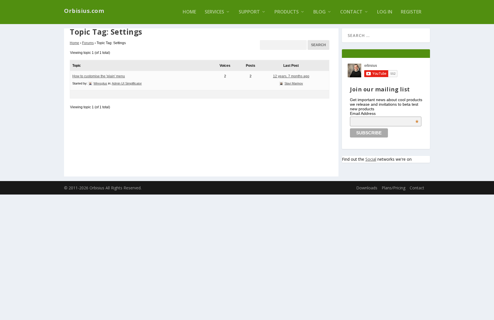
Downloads (366, 188)
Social (370, 159)
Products (286, 12)
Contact (351, 12)
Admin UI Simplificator (127, 83)
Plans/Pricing (393, 188)
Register (411, 12)
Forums (88, 43)
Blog (319, 12)
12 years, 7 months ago (291, 76)
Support (249, 12)
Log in (384, 12)
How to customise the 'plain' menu (98, 76)
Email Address (384, 113)
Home (189, 12)
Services (214, 12)
